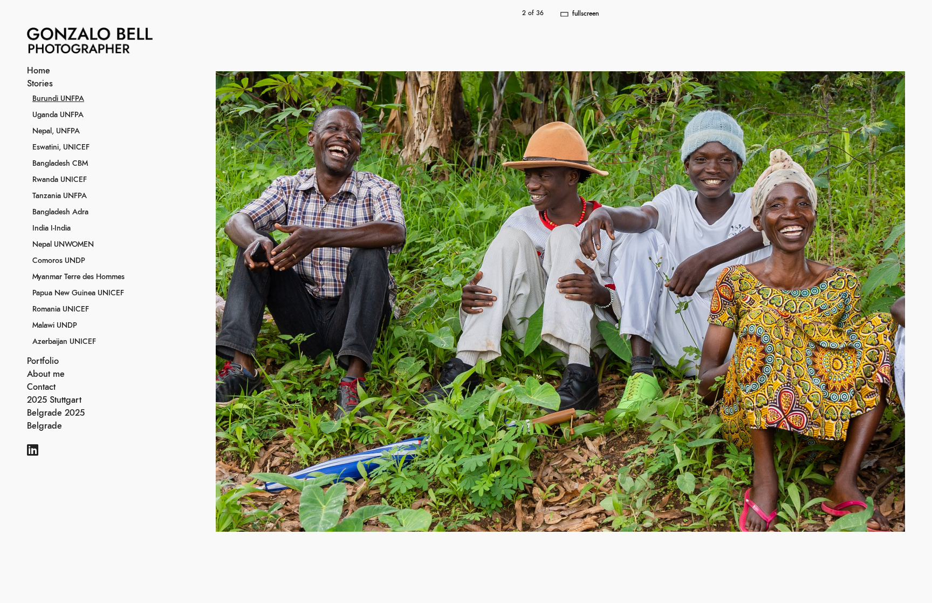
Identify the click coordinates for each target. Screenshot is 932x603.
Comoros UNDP (58, 261)
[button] (746, 301)
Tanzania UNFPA (59, 196)
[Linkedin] (32, 451)
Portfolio (43, 361)
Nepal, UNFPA (56, 131)
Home (38, 70)
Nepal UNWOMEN (63, 244)
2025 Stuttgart (54, 400)
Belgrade (44, 426)
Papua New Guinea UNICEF (78, 293)
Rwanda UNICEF (59, 180)
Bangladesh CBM (60, 163)
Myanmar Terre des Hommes (78, 277)
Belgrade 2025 (56, 413)
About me (46, 374)
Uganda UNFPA (58, 115)
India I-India (51, 228)
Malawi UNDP (54, 325)
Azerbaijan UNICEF (64, 341)
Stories (40, 83)
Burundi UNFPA (58, 99)
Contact (41, 387)
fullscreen (585, 13)
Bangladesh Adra (60, 212)
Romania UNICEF (60, 309)
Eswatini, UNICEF (61, 147)
